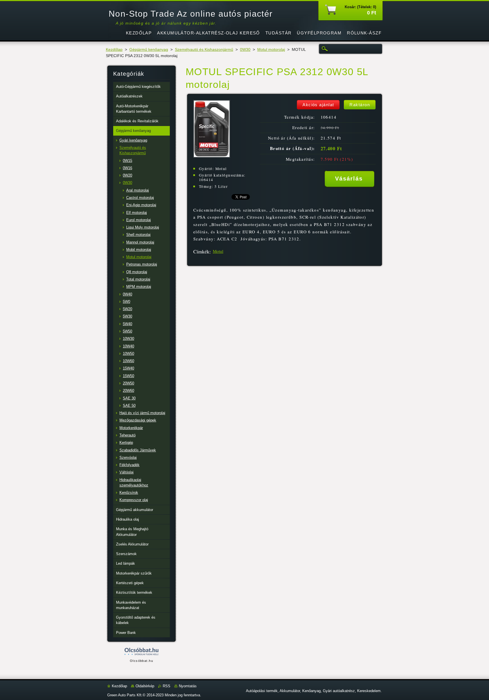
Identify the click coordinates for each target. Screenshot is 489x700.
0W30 (245, 49)
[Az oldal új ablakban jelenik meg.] (211, 156)
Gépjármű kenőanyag (148, 49)
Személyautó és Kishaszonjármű (204, 49)
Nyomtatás (188, 686)
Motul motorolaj (271, 49)
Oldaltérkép (145, 686)
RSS (166, 686)
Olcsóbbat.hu (141, 660)
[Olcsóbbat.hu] (141, 651)
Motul (218, 251)
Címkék (201, 251)
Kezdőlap (114, 49)
